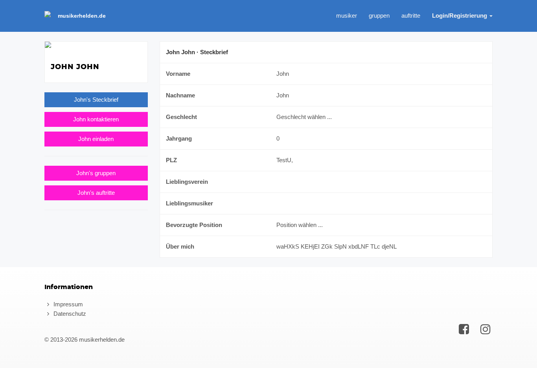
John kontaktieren (96, 119)
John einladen (96, 138)
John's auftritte (96, 192)
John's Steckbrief (96, 99)
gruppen (379, 15)
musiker (346, 15)
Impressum (67, 304)
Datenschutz (69, 313)
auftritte (410, 15)
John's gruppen (96, 173)
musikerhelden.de (82, 16)
